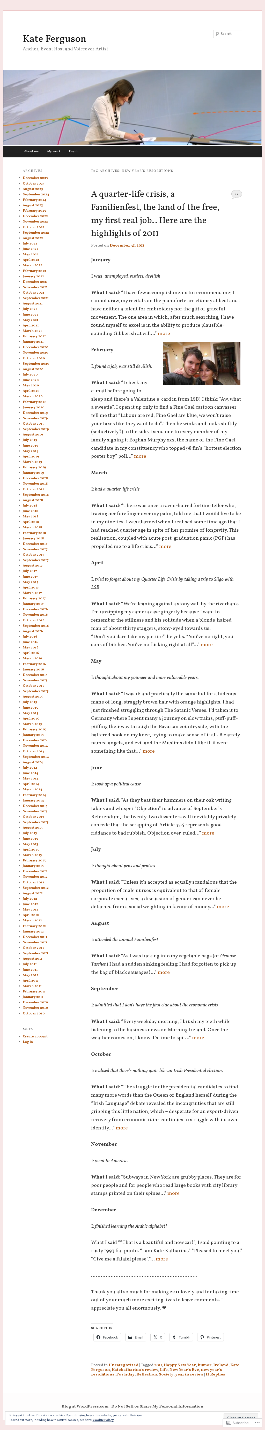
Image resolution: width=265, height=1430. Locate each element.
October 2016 (34, 620)
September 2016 (36, 626)
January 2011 (33, 997)
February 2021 (34, 336)
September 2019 (36, 429)
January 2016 (33, 669)
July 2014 (30, 768)
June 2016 (30, 642)
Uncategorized (123, 1365)
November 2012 (35, 877)
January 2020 (34, 407)
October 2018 (34, 489)
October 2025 (33, 183)
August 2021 (33, 303)
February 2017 (34, 598)
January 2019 (33, 473)
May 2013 (30, 844)
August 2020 (33, 369)
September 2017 (36, 560)
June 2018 (30, 511)
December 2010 (35, 1002)
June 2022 (30, 249)
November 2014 (35, 746)
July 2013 (30, 833)
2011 (158, 1365)
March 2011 (32, 986)
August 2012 (33, 893)
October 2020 (34, 358)
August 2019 (33, 434)
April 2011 (31, 980)
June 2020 (31, 380)
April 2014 (31, 784)
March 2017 (32, 593)
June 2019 (30, 445)
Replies (215, 1374)
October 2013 (33, 817)
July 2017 (30, 571)
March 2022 (32, 265)
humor (204, 1365)
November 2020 (35, 352)
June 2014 (30, 773)
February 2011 (34, 991)
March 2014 (32, 789)
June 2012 (30, 904)
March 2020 (33, 396)
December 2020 (35, 347)
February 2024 (34, 200)
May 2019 (31, 451)
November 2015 (35, 680)
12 (236, 194)
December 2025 (35, 178)
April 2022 (31, 260)
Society (166, 1374)
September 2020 (36, 364)
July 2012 (30, 899)
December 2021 (35, 282)
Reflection (146, 1374)
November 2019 (35, 418)
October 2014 (34, 751)
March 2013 (32, 855)
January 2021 (33, 342)
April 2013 (31, 849)
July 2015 (30, 702)
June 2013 (30, 839)
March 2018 (32, 527)
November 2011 (35, 942)
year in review (189, 1374)
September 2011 (35, 953)
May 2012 (30, 909)
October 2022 (34, 227)
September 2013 (35, 822)
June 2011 (30, 970)
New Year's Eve (184, 1370)
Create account (35, 1036)
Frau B (73, 151)
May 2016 (31, 647)
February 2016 (34, 664)
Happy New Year (180, 1365)
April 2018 (31, 522)
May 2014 (31, 778)
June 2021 (30, 314)
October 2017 (33, 555)
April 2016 (31, 653)
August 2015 (32, 696)
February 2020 (35, 402)
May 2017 (30, 582)
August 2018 (33, 500)
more (164, 333)
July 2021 (30, 309)
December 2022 (35, 216)
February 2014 (34, 795)
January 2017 (33, 604)
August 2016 (33, 631)
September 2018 (36, 495)
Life (164, 1370)
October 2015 (33, 686)
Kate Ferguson (54, 39)
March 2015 (32, 724)
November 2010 (35, 1008)
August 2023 (33, 205)
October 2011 (33, 948)
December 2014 (35, 740)
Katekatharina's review (135, 1370)
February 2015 (34, 729)
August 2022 (33, 238)
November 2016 (35, 615)
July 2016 (30, 636)
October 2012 (33, 882)
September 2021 (36, 298)
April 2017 (31, 587)
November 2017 (35, 549)
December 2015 (35, 675)
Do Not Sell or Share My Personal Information (157, 1406)
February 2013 (34, 860)
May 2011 (30, 975)
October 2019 (34, 424)
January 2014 (33, 800)
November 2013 (35, 811)
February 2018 (34, 533)
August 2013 (32, 827)
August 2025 (33, 189)
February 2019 (34, 467)
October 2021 (33, 292)
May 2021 (30, 320)
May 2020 (31, 385)
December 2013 (35, 806)
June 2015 (30, 708)
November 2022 (35, 221)
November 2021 (35, 287)
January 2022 (33, 276)
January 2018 (33, 538)
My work (54, 151)
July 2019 (30, 440)
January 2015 (33, 735)
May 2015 (30, 713)
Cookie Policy (103, 1420)
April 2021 (31, 325)
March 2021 (32, 331)
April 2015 (31, 718)
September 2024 (36, 194)
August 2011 (32, 959)
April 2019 (31, 456)
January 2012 (33, 931)
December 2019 (35, 413)
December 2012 (35, 871)
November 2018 (35, 483)
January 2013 (33, 866)
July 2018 (30, 505)
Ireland (221, 1365)
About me (31, 151)
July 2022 (30, 243)
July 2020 (30, 374)
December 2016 (35, 609)
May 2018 (31, 516)
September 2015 (35, 691)
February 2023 (34, 211)
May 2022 (31, 254)
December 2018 (35, 478)
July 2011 (30, 964)
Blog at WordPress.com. (85, 1406)
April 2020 (31, 391)
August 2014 (33, 762)
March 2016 (32, 658)
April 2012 (31, 915)
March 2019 (32, 462)
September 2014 (36, 757)
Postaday (125, 1374)
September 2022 (36, 233)
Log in (28, 1042)
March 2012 (32, 920)
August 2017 (33, 565)
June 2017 (30, 577)
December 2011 (35, 937)
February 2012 (34, 926)
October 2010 (34, 1013)
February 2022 (34, 271)
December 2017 (35, 544)
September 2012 (36, 888)
